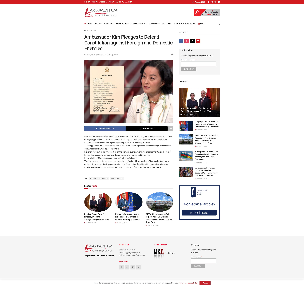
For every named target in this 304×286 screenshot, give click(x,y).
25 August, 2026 (201, 178)
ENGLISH (93, 30)
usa (112, 178)
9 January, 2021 (89, 55)
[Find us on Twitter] (192, 41)
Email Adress (196, 257)
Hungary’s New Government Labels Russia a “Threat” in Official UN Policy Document (127, 217)
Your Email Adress (188, 60)
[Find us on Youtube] (198, 41)
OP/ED (97, 24)
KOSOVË (94, 2)
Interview (108, 24)
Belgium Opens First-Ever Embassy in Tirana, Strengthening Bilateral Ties (96, 217)
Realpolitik (121, 24)
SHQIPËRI (87, 2)
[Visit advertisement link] (199, 202)
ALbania (93, 178)
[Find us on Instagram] (186, 41)
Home (89, 24)
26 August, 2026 (90, 223)
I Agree (205, 283)
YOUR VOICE (166, 24)
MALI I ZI (118, 2)
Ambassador (103, 178)
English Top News (111, 55)
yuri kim (119, 178)
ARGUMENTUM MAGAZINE (184, 24)
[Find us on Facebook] (181, 41)
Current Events (138, 24)
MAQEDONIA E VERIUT (106, 2)
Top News (153, 24)
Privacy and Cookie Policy (188, 283)
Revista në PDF (127, 2)
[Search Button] (219, 24)
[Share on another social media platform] (170, 128)
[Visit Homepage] (101, 12)
